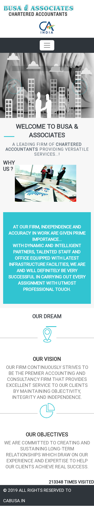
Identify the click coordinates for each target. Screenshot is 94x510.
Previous (14, 87)
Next (79, 87)
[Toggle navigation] (47, 45)
